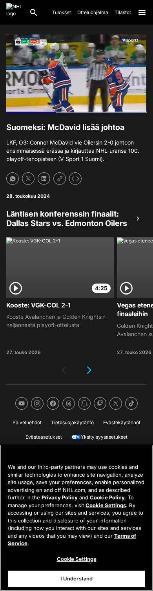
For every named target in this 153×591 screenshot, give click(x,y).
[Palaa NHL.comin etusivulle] (14, 12)
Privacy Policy (60, 497)
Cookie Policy (107, 497)
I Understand (76, 578)
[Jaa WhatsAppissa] (12, 178)
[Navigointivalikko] (142, 12)
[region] (76, 518)
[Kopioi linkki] (59, 178)
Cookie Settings (106, 505)
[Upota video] (75, 178)
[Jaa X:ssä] (28, 178)
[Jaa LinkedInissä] (44, 178)
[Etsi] (33, 12)
